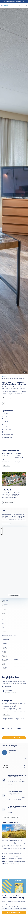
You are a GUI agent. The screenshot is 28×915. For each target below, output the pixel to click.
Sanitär (6, 688)
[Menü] (26, 6)
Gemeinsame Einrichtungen (10, 692)
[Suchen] (16, 5)
